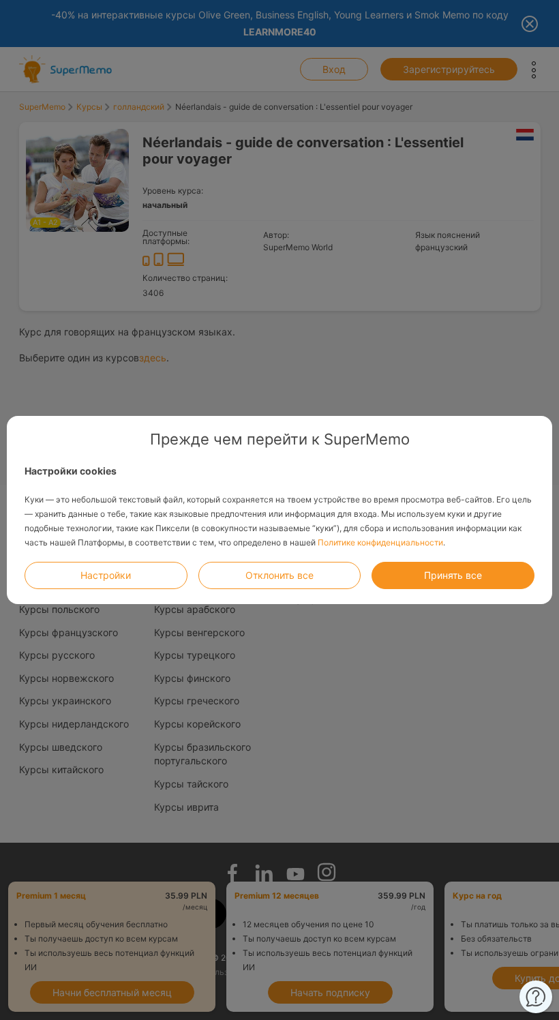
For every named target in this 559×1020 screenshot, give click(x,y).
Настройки (105, 575)
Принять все (453, 575)
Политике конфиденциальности (380, 542)
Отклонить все (279, 575)
